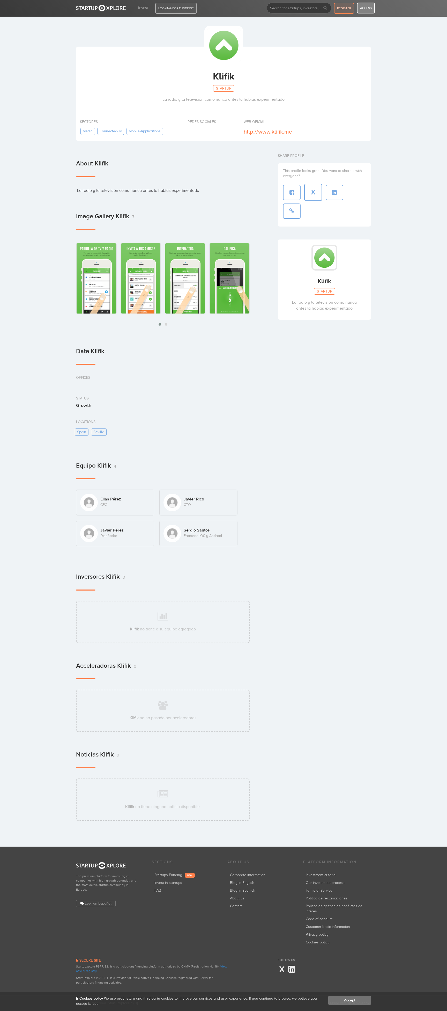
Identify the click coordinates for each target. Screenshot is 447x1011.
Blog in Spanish (242, 890)
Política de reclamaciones (326, 898)
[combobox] (299, 8)
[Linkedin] (291, 970)
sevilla (98, 432)
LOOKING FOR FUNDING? (176, 8)
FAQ (157, 890)
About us (237, 898)
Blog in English (242, 883)
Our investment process (325, 883)
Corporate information (247, 875)
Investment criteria (321, 875)
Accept (349, 1000)
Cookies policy (318, 942)
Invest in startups (168, 883)
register (344, 8)
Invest (143, 8)
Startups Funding (173, 875)
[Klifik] (96, 278)
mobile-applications (145, 131)
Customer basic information (328, 927)
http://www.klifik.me (268, 131)
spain (81, 432)
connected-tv (111, 131)
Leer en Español (98, 903)
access (366, 8)
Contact (236, 906)
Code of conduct (319, 919)
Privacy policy (317, 934)
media (88, 131)
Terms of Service (319, 890)
